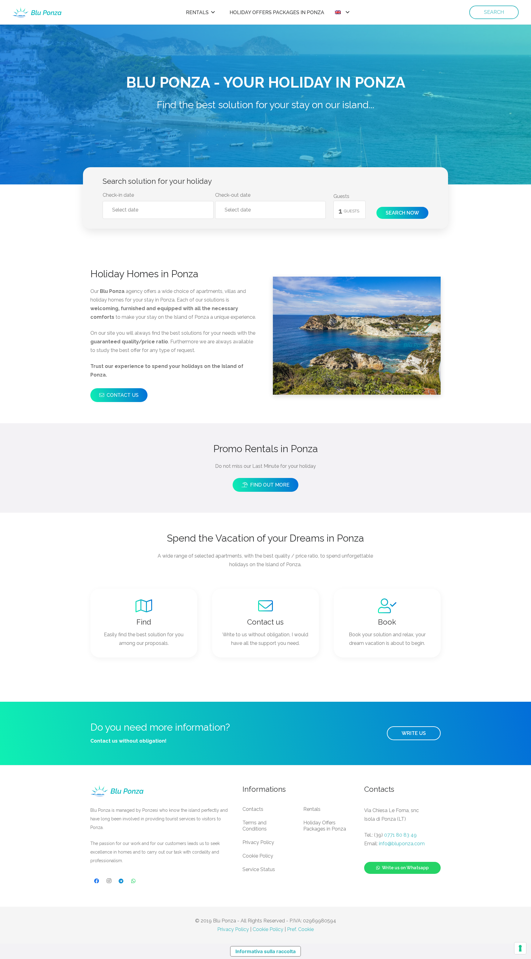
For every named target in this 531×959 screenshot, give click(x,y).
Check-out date (232, 195)
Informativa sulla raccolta (265, 951)
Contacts (252, 809)
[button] (213, 12)
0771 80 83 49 (400, 835)
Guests (341, 196)
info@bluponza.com (402, 844)
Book (387, 622)
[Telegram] (121, 881)
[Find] (144, 605)
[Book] (387, 605)
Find (143, 622)
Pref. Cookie (300, 929)
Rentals (312, 809)
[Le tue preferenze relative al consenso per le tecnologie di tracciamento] (520, 948)
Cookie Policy (257, 856)
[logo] (37, 12)
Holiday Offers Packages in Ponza (324, 826)
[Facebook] (96, 881)
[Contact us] (265, 605)
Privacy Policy (258, 842)
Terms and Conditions (254, 826)
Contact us (265, 622)
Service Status (258, 869)
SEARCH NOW (402, 213)
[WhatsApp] (133, 881)
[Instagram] (109, 881)
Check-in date (118, 195)
